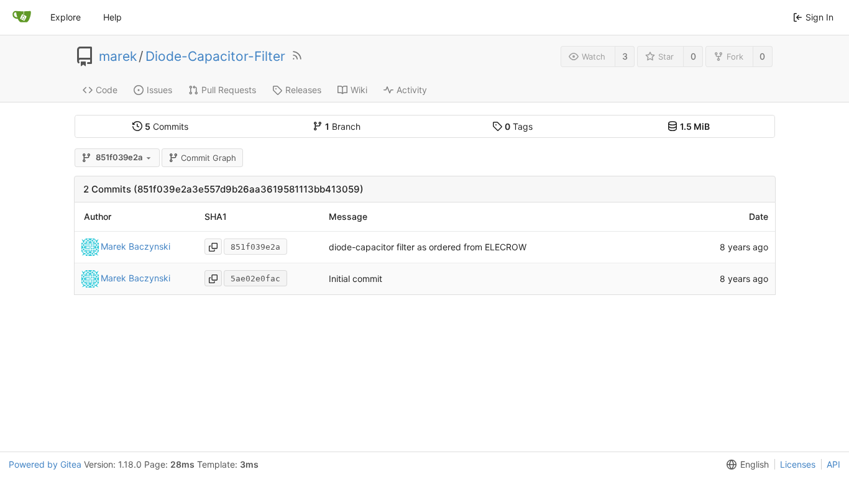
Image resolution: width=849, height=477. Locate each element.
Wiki (359, 89)
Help (112, 17)
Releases (303, 89)
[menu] (745, 464)
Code (106, 89)
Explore (65, 17)
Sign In (819, 17)
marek (118, 56)
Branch (342, 126)
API (833, 464)
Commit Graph (208, 158)
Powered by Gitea (45, 464)
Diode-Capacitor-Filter (215, 56)
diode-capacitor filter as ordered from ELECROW (427, 247)
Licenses (797, 464)
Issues (159, 89)
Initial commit (355, 278)
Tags (519, 126)
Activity (412, 89)
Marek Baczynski (135, 246)
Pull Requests (228, 89)
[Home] (21, 17)
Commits (166, 126)
